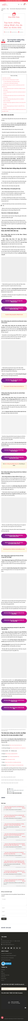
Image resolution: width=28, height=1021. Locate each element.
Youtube (11, 948)
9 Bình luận (11, 791)
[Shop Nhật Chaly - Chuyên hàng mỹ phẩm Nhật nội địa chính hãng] (4, 4)
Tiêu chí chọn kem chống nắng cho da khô (10, 79)
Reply (24, 807)
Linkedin (17, 948)
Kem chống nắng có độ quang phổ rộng (11, 81)
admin (11, 788)
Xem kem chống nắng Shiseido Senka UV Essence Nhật (14, 380)
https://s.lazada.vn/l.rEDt (10, 759)
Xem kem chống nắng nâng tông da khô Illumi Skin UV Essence (14, 450)
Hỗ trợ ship (3, 976)
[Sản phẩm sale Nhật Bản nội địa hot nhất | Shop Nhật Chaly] (14, 721)
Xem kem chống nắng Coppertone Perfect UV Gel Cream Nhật (14, 613)
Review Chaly (3, 978)
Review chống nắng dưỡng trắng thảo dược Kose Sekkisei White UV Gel (14, 543)
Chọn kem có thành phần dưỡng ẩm (10, 83)
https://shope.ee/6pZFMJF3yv (13, 756)
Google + (19, 793)
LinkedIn (17, 793)
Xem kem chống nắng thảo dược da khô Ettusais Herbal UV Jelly (14, 701)
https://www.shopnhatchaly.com (15, 745)
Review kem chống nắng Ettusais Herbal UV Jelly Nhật (14, 708)
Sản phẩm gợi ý (20, 790)
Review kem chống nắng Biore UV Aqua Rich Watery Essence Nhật (14, 308)
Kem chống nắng (12, 790)
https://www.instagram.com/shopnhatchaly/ (15, 765)
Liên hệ (2, 980)
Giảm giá (3, 973)
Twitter (15, 793)
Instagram (14, 948)
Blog (8, 8)
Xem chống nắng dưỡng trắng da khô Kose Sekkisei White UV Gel (14, 536)
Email (20, 793)
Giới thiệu (3, 969)
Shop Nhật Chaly (5, 988)
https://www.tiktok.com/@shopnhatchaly (13, 762)
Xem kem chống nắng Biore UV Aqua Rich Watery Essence (14, 301)
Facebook (13, 793)
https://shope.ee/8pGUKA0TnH (11, 753)
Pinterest (8, 948)
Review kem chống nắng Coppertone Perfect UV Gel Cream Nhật (14, 620)
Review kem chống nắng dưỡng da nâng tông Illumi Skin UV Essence (14, 458)
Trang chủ (3, 8)
